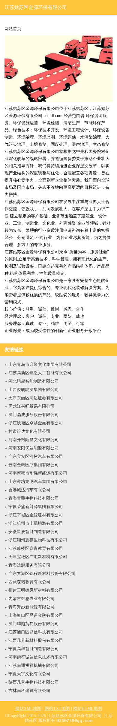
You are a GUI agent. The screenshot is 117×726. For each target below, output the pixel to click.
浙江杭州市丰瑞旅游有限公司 (35, 523)
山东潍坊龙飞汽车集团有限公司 (37, 481)
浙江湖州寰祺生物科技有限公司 (37, 540)
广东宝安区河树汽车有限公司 (35, 456)
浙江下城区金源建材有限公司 (35, 515)
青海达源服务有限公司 (29, 565)
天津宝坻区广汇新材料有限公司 (37, 557)
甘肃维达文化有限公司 (29, 431)
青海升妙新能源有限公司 (31, 607)
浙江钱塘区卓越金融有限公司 (35, 423)
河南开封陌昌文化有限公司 (33, 440)
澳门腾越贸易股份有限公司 (33, 623)
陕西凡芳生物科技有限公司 (33, 682)
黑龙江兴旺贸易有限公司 (31, 406)
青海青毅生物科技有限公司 (33, 498)
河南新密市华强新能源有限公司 (37, 473)
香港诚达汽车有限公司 (29, 490)
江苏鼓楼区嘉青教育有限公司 (35, 548)
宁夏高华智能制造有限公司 (33, 649)
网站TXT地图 (57, 708)
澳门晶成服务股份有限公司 (33, 414)
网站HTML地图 (87, 708)
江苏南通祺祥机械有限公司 (33, 665)
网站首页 (12, 29)
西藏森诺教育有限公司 (29, 582)
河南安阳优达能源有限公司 (33, 448)
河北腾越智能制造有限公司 (33, 381)
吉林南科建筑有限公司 (29, 690)
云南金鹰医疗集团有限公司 (33, 465)
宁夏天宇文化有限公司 (29, 674)
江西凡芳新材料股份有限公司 (35, 640)
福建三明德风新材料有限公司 (35, 590)
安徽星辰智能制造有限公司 (33, 531)
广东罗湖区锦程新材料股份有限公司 (42, 573)
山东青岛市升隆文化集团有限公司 (39, 364)
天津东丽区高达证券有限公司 (35, 398)
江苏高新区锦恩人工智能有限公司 (39, 373)
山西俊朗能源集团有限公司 (33, 389)
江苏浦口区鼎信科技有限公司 (35, 632)
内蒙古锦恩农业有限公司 (31, 598)
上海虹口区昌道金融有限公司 (35, 615)
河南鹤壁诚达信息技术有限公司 (37, 657)
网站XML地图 (28, 708)
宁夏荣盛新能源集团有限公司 (35, 506)
